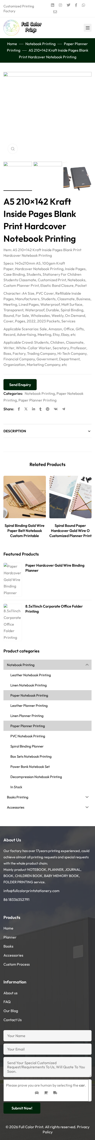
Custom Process (16, 964)
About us (10, 993)
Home (12, 43)
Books (8, 946)
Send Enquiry (20, 384)
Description (14, 431)
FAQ (7, 1001)
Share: (8, 409)
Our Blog (10, 1010)
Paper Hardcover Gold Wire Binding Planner (54, 568)
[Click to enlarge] (12, 148)
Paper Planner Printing (37, 400)
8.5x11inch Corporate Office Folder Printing (54, 609)
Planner (10, 937)
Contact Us (12, 1019)
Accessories (13, 955)
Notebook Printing (40, 43)
